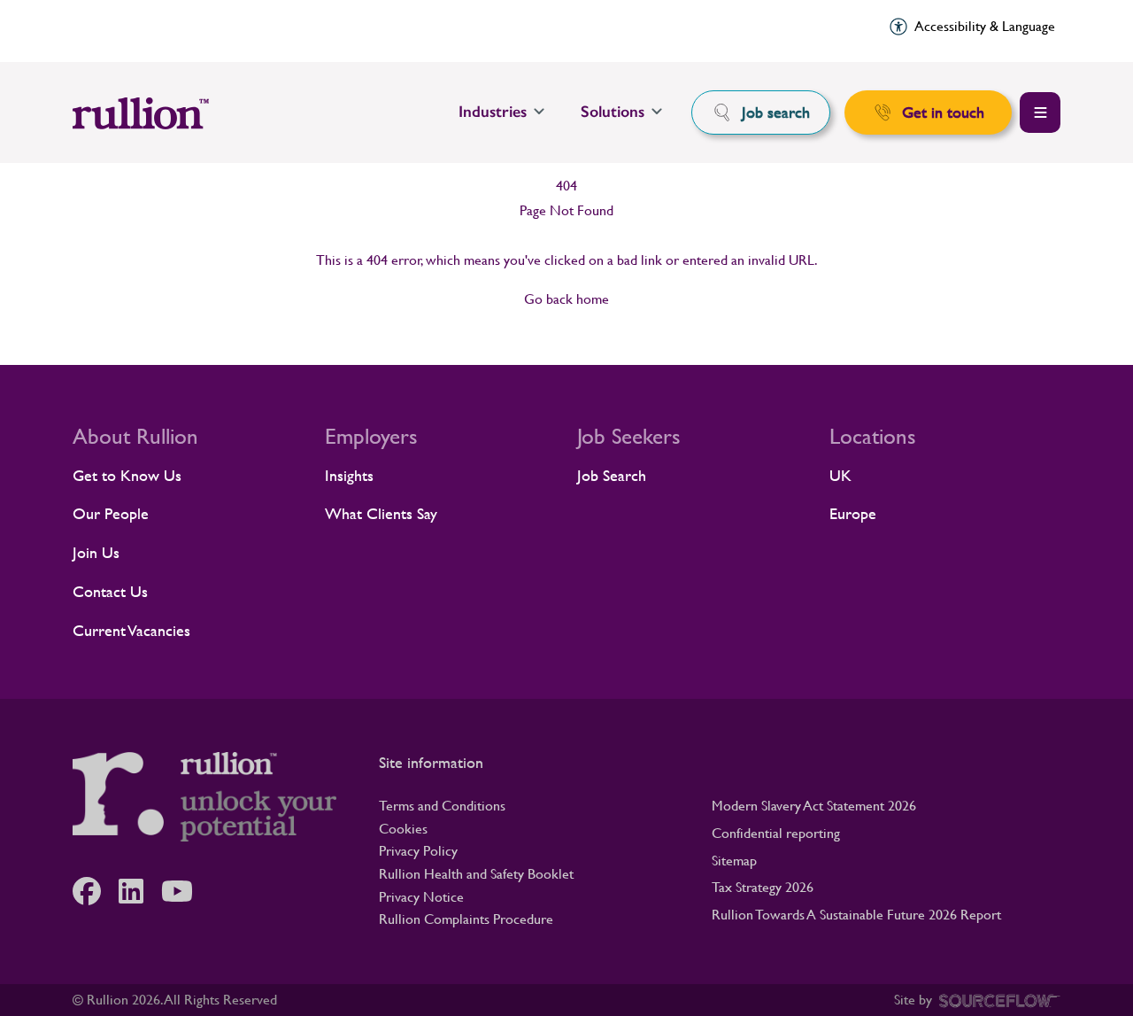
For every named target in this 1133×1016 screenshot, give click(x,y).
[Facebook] (96, 891)
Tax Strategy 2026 (762, 887)
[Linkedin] (140, 891)
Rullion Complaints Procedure (466, 919)
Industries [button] (493, 111)
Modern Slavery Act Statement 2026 (814, 805)
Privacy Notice (421, 896)
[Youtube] (186, 891)
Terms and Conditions (442, 805)
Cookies (403, 828)
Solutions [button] (612, 111)
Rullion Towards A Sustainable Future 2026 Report (856, 914)
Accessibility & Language (984, 26)
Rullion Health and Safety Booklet (476, 873)
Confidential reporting (776, 833)
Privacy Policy (418, 850)
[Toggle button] (1040, 112)
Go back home (566, 299)
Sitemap (734, 860)
